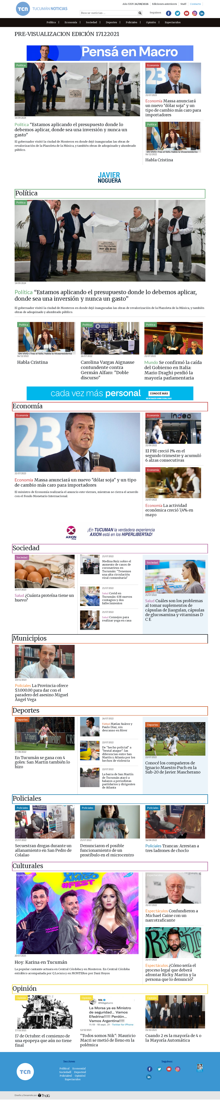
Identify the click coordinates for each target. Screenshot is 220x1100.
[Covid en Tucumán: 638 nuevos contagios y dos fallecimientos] (90, 596)
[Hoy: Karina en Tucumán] (77, 913)
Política (51, 22)
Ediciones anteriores (164, 4)
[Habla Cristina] (173, 137)
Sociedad (91, 22)
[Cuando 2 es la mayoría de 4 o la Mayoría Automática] (175, 1012)
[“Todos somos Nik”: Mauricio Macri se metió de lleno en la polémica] (110, 1012)
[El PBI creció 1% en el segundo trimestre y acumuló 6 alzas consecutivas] (173, 428)
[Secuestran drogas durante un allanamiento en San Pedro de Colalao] (45, 822)
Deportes (111, 22)
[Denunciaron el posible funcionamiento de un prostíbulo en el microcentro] (110, 822)
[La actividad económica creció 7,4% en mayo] (173, 482)
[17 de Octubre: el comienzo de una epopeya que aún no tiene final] (44, 1012)
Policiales (131, 22)
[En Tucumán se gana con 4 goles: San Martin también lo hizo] (45, 733)
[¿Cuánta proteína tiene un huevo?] (45, 571)
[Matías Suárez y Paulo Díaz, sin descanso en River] (90, 726)
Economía (71, 22)
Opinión (151, 22)
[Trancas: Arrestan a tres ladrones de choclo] (175, 822)
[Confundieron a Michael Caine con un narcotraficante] (173, 888)
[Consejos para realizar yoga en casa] (90, 620)
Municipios (23, 647)
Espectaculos (172, 22)
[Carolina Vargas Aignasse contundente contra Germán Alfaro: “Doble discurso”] (110, 338)
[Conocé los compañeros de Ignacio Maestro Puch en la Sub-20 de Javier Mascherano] (175, 739)
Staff (183, 4)
